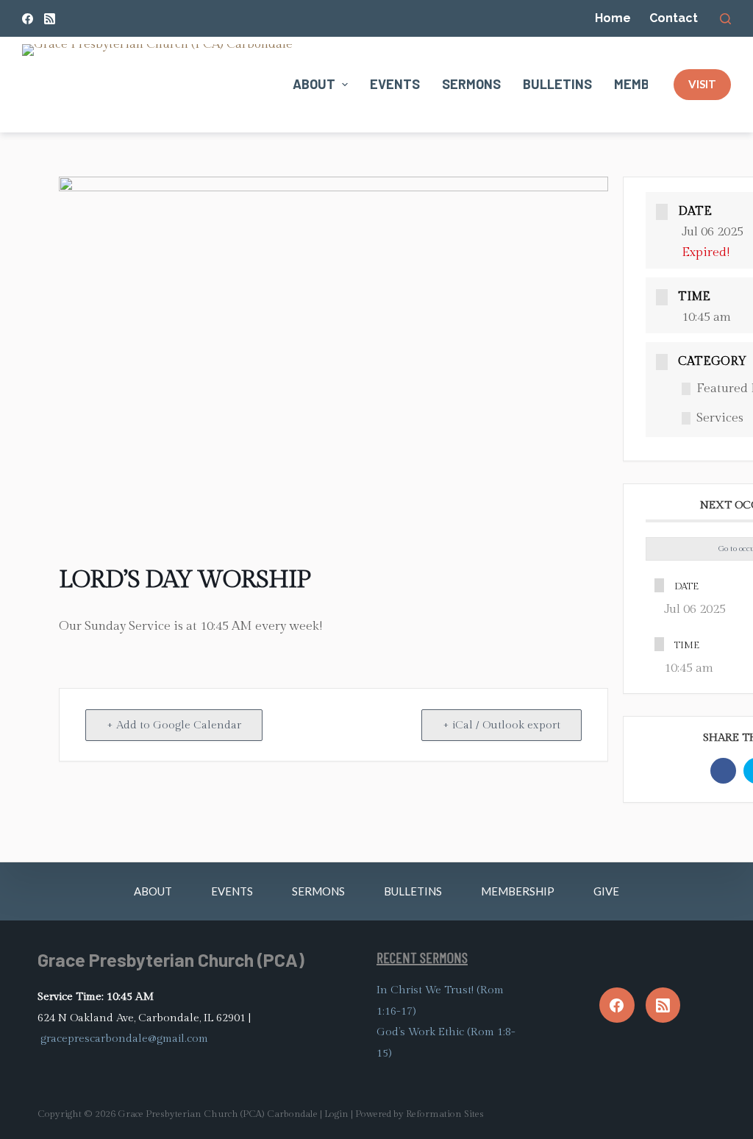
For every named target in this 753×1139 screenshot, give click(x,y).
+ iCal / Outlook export (501, 725)
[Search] (725, 18)
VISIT (702, 84)
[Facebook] (27, 18)
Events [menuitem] (395, 84)
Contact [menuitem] (673, 18)
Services (719, 418)
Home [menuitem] (613, 18)
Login (336, 1114)
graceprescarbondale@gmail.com (124, 1038)
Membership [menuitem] (517, 891)
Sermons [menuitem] (471, 84)
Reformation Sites (445, 1114)
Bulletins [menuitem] (557, 84)
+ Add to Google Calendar (174, 725)
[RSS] (49, 18)
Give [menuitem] (606, 891)
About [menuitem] (314, 84)
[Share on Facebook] (723, 771)
